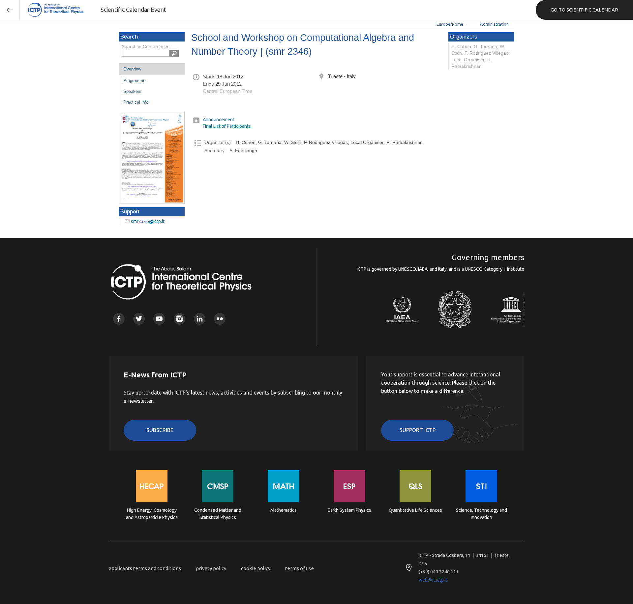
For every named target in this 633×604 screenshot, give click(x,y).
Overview (132, 69)
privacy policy (211, 568)
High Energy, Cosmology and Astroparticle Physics (152, 514)
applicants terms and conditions (145, 568)
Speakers (132, 91)
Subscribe (159, 430)
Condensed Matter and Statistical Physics (217, 514)
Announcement (218, 119)
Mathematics (283, 510)
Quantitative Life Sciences (415, 510)
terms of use (299, 568)
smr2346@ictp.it (148, 221)
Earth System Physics (349, 510)
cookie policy (255, 568)
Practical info (135, 102)
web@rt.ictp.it (433, 580)
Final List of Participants (227, 126)
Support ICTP (418, 430)
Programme (134, 80)
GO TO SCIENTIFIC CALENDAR (584, 10)
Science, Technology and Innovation (481, 514)
